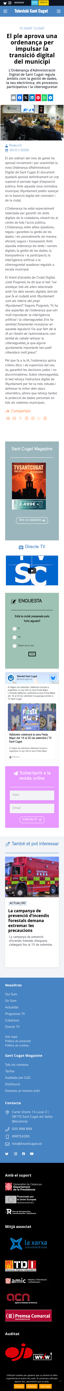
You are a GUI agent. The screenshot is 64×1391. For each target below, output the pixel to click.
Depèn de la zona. (26, 646)
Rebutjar (32, 1386)
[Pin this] (38, 97)
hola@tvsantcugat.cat (27, 1144)
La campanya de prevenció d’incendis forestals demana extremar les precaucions (28, 920)
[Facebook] (23, 1154)
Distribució (12, 1084)
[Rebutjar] (60, 1381)
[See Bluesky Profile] (53, 678)
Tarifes (9, 1071)
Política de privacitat (18, 1041)
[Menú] (5, 11)
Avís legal (11, 1037)
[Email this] (13, 97)
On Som (10, 1001)
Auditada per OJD (17, 1078)
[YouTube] (32, 1154)
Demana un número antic (22, 1091)
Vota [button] (32, 654)
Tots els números (16, 1065)
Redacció (15, 145)
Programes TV (15, 1014)
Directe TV (12, 1027)
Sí (19, 628)
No (19, 637)
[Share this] (19, 97)
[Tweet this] (26, 97)
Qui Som (11, 994)
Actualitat (18, 903)
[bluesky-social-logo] (5, 3)
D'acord (19, 1386)
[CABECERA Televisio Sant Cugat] (32, 11)
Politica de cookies (17, 1045)
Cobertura (12, 1021)
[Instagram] (15, 1154)
